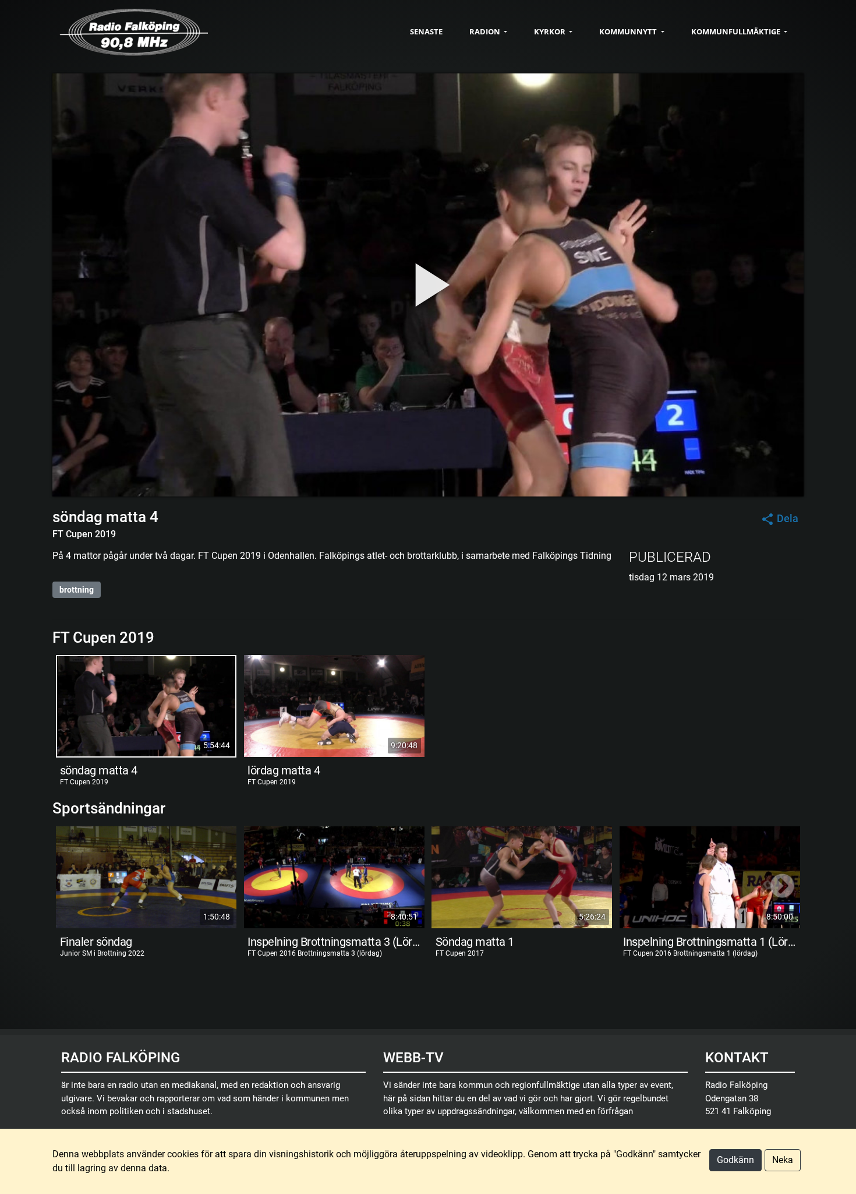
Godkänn (735, 1159)
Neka (782, 1159)
